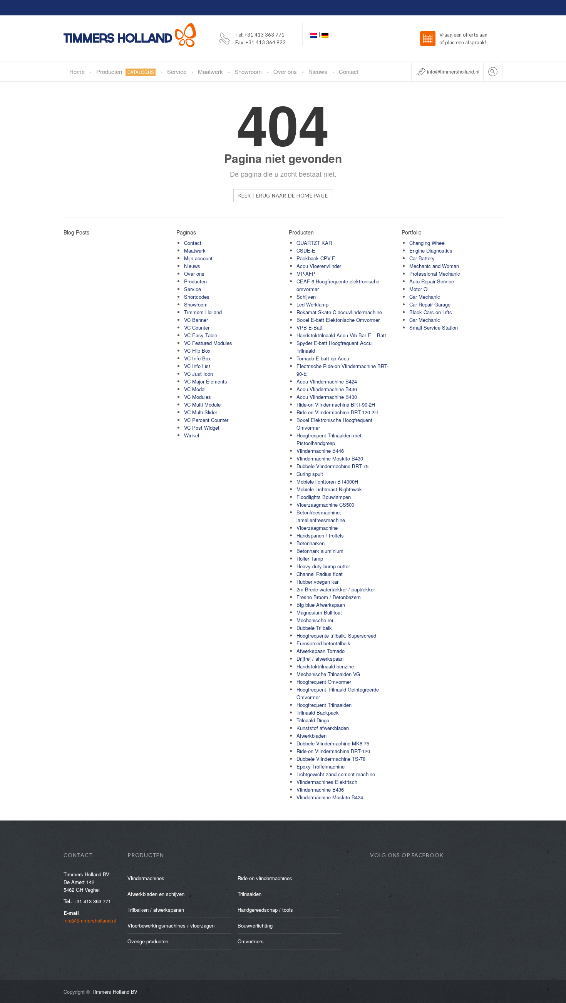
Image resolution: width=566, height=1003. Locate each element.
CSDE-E (305, 250)
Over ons (285, 71)
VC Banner (196, 319)
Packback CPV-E (315, 258)
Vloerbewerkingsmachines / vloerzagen (170, 925)
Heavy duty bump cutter (323, 566)
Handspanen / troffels (320, 535)
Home (77, 71)
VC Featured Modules (208, 343)
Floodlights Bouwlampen (323, 497)
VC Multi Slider (200, 412)
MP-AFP (305, 273)
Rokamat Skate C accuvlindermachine (339, 312)
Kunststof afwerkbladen (322, 728)
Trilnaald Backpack (317, 712)
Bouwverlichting (255, 925)
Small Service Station (433, 327)
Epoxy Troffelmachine (320, 766)
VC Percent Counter (206, 420)
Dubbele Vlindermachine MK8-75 (332, 743)
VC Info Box (197, 358)
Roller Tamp (309, 558)
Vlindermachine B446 (320, 450)
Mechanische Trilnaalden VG (328, 674)
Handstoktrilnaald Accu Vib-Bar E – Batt (341, 335)
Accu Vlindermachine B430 (326, 396)
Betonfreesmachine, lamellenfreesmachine (320, 516)
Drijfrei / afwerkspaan (319, 658)
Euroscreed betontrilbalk (323, 643)
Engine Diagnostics (430, 250)
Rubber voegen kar (317, 581)
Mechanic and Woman (434, 266)
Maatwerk (210, 71)
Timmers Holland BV (114, 991)
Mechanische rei (314, 620)
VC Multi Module (202, 404)
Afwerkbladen (311, 735)
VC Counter (196, 327)
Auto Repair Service (431, 281)
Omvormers (251, 941)
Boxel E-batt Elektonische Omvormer (338, 319)
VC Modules (197, 396)
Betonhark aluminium (319, 550)
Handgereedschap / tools (265, 909)
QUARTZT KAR (314, 242)
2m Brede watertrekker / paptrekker (335, 589)
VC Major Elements (205, 381)
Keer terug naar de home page (283, 196)
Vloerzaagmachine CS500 (325, 504)
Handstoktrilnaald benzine (325, 666)
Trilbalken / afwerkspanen (155, 909)
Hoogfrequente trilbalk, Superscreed (336, 635)
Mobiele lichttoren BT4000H (327, 481)
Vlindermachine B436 (320, 789)
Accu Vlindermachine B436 (326, 389)
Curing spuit (309, 473)
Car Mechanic (424, 296)
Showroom (248, 71)
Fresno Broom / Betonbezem (328, 597)
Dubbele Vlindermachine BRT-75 (332, 466)
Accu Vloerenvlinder (318, 266)
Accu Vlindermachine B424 (326, 381)
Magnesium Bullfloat (319, 612)
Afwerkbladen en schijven (155, 894)
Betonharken (310, 543)
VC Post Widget (201, 427)
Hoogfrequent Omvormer (323, 681)
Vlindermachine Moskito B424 (329, 797)
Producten (125, 71)
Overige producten (147, 941)
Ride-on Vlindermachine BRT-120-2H (337, 412)
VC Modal (195, 389)
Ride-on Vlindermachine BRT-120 (333, 751)
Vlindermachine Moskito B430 (329, 458)
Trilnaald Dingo (312, 720)
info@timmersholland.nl (453, 71)
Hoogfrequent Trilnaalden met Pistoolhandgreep (329, 439)
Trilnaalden (249, 894)
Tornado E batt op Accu (322, 358)
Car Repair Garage (429, 304)
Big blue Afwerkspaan (320, 604)
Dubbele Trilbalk (314, 627)
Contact (348, 71)
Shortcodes (196, 296)
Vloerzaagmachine (317, 527)
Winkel (191, 435)
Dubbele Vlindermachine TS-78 (330, 758)
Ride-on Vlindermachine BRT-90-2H (335, 404)
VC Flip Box (197, 350)
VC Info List (197, 366)
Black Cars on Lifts (430, 312)
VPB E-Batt (309, 327)
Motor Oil (419, 289)
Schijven (306, 296)
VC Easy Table (200, 335)
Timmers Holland (203, 312)
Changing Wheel (427, 242)
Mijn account (198, 258)
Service (176, 71)
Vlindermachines (145, 878)
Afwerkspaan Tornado (320, 651)
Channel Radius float (319, 574)
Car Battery (422, 258)
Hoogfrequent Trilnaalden (324, 704)
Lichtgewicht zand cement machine (335, 774)
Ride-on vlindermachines (265, 878)
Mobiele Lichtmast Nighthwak (329, 489)
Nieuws (317, 71)
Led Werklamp (312, 304)
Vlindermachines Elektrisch (326, 781)
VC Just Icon (198, 373)
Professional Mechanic (434, 273)
